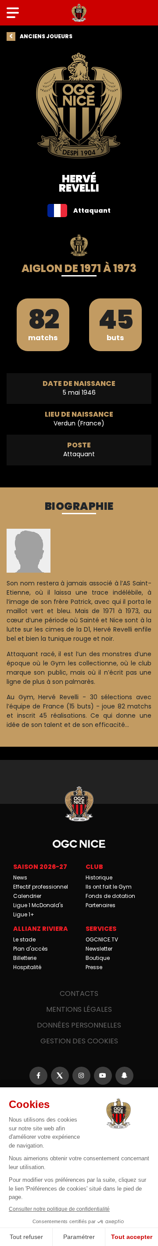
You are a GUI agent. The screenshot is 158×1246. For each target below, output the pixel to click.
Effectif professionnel (40, 886)
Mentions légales (79, 1009)
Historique (99, 877)
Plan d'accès (30, 948)
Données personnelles (79, 1025)
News (20, 877)
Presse (94, 967)
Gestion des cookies (79, 1041)
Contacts (79, 993)
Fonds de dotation (110, 896)
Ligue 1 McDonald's (38, 905)
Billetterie (24, 958)
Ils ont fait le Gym (109, 886)
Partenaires (100, 905)
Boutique (98, 958)
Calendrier (27, 896)
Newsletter (99, 948)
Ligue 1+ (23, 914)
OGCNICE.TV (102, 939)
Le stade (24, 939)
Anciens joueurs (46, 36)
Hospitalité (27, 967)
